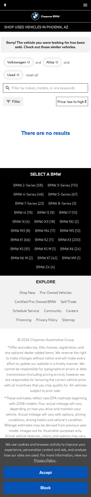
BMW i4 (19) (23, 212)
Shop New (27, 292)
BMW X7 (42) (47, 258)
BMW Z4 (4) (45, 267)
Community (52, 310)
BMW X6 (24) (70, 248)
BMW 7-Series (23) (29, 203)
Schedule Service (26, 310)
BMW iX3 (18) (44, 221)
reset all (32, 75)
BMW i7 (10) (68, 212)
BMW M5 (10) (70, 230)
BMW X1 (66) (20, 239)
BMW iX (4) (21, 221)
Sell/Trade (68, 301)
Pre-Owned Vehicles (56, 292)
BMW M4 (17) (45, 230)
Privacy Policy (46, 320)
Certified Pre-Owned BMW (35, 301)
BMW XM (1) (71, 258)
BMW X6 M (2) (22, 258)
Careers (72, 310)
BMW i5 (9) (45, 212)
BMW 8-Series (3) (62, 203)
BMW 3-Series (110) (63, 185)
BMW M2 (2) (69, 221)
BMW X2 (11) (44, 239)
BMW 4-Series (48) (29, 194)
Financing (23, 320)
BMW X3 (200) (69, 239)
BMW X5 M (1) (45, 248)
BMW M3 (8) (20, 230)
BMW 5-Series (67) (62, 194)
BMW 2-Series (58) (28, 185)
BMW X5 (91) (20, 248)
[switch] (85, 5)
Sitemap (68, 320)
